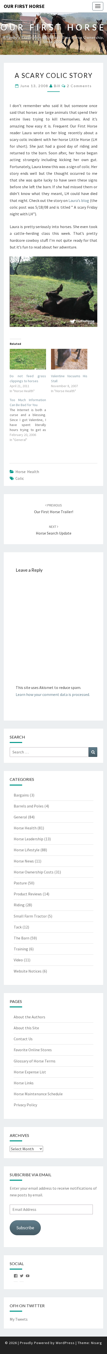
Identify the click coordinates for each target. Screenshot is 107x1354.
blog (85, 200)
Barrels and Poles (29, 805)
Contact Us (23, 1038)
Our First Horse (24, 6)
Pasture (20, 882)
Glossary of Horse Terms (34, 1060)
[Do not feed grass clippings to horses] (28, 359)
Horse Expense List (30, 1071)
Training (21, 948)
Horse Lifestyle (27, 849)
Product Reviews (28, 893)
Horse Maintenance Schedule (38, 1093)
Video (18, 959)
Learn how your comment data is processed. (53, 694)
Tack (18, 926)
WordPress (65, 1343)
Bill (57, 86)
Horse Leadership (28, 838)
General (20, 816)
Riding (19, 904)
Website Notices (28, 971)
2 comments (79, 86)
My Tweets (19, 1319)
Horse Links (24, 1082)
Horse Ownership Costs (34, 871)
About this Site (26, 1027)
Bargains (21, 795)
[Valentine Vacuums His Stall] (69, 359)
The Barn (21, 937)
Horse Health (27, 471)
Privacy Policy (25, 1104)
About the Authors (29, 1016)
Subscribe (25, 1228)
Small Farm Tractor (30, 916)
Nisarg (96, 1343)
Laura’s (74, 200)
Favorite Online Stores (33, 1049)
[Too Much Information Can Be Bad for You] (30, 419)
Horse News (24, 861)
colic (19, 478)
